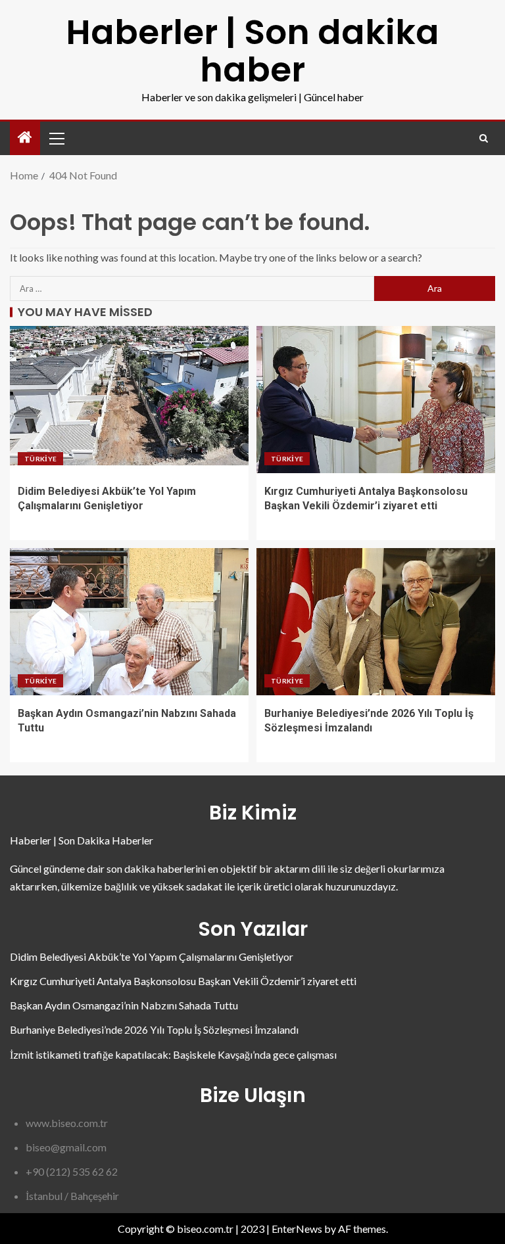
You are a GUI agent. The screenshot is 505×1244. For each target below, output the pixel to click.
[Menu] (56, 138)
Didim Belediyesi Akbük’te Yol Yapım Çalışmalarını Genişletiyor (151, 956)
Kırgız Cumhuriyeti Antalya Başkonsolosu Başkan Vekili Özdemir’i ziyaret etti (183, 981)
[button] (56, 138)
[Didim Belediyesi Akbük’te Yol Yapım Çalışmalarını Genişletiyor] (129, 399)
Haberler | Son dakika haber (252, 50)
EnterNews (297, 1228)
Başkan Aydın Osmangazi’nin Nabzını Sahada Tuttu (124, 1005)
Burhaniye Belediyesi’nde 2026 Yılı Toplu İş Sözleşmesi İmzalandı (154, 1029)
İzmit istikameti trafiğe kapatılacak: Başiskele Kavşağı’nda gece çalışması (173, 1054)
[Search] (483, 138)
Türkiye (40, 459)
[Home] (25, 137)
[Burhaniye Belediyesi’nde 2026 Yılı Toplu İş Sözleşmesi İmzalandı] (375, 621)
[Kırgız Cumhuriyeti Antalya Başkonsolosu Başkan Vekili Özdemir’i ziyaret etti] (375, 399)
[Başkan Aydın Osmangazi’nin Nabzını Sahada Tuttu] (129, 621)
